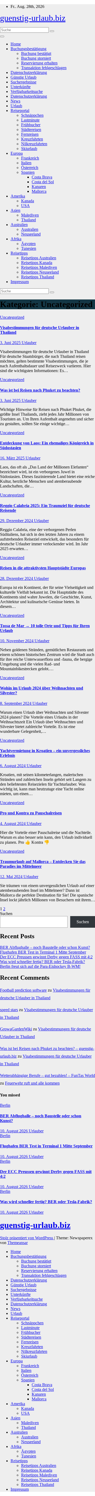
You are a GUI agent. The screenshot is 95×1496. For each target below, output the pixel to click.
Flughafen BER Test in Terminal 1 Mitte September (43, 952)
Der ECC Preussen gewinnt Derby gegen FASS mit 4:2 (46, 957)
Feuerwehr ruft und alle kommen (32, 1083)
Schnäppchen (32, 115)
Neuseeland (31, 234)
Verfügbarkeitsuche (27, 91)
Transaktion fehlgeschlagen (43, 67)
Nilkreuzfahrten (34, 144)
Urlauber (29, 342)
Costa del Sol (43, 182)
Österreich (29, 167)
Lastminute (30, 120)
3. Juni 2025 (11, 342)
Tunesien (28, 248)
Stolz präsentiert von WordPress (27, 1238)
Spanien (28, 172)
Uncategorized (12, 317)
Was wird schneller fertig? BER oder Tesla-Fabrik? (42, 961)
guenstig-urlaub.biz (32, 18)
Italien (26, 163)
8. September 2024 (16, 703)
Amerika (18, 196)
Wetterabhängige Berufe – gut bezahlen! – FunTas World (47, 1075)
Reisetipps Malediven (39, 267)
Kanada (27, 201)
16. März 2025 (13, 458)
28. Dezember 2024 (17, 578)
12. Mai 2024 (11, 876)
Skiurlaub (29, 148)
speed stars (9, 1009)
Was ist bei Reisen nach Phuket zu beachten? (40, 390)
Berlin (5, 1105)
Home (16, 44)
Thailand (28, 220)
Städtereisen (31, 129)
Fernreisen (30, 134)
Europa (17, 153)
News (15, 101)
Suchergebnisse (23, 82)
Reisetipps (19, 253)
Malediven (30, 215)
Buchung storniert (36, 58)
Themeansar (17, 1242)
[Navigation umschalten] (2, 36)
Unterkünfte (21, 87)
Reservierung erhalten (39, 63)
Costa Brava (42, 177)
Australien (19, 224)
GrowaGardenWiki (16, 1029)
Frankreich (30, 158)
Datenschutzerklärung (29, 72)
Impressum (20, 281)
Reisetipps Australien (38, 258)
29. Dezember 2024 (17, 520)
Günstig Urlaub (23, 77)
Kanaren (39, 186)
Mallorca (39, 191)
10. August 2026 (14, 1131)
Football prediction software (23, 990)
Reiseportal (20, 110)
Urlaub (16, 106)
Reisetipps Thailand (37, 277)
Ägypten (28, 243)
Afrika (16, 239)
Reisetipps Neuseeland (40, 272)
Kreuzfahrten (32, 139)
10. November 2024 (17, 641)
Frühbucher (30, 125)
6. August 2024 (13, 765)
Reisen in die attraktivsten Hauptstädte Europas (43, 568)
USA (25, 205)
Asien (15, 210)
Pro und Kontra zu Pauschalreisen (31, 813)
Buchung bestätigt (36, 53)
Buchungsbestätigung (28, 48)
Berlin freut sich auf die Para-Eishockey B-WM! (40, 966)
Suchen (6, 913)
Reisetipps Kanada (36, 262)
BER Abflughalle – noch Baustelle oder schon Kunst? (45, 947)
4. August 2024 (13, 823)
